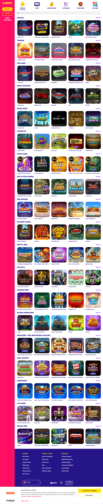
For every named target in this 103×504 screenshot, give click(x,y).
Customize (88, 495)
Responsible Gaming (67, 459)
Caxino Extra (45, 462)
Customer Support (66, 456)
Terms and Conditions (67, 465)
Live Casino (7, 20)
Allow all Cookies (89, 490)
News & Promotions (47, 456)
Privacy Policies (36, 496)
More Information (46, 468)
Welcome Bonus (26, 471)
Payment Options (66, 462)
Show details (24, 501)
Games (7, 18)
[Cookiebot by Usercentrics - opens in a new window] (10, 501)
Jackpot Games (26, 462)
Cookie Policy (65, 471)
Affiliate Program (46, 471)
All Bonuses (45, 459)
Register (7, 9)
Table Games (25, 465)
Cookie (28, 496)
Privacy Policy (65, 468)
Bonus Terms (25, 474)
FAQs (43, 465)
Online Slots (25, 456)
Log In (7, 14)
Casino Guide (25, 468)
